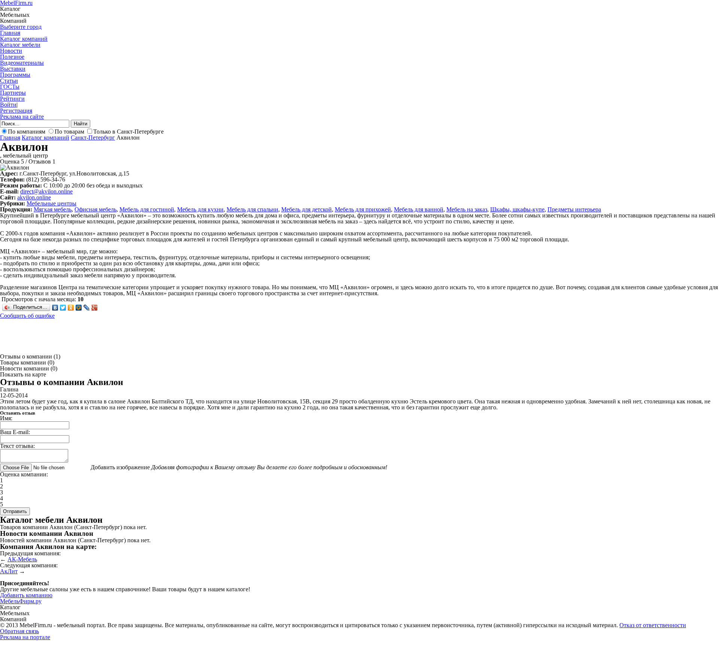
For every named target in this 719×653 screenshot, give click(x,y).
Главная (10, 33)
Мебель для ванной (418, 209)
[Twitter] (63, 307)
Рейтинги (12, 98)
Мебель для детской (306, 209)
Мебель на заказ (466, 209)
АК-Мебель (22, 559)
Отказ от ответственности (652, 625)
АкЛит (9, 571)
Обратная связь (19, 631)
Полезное (12, 57)
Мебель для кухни (200, 209)
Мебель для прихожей (363, 209)
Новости (11, 51)
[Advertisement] (136, 336)
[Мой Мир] (79, 307)
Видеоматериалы (22, 62)
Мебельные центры (51, 203)
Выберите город (21, 27)
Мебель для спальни (252, 209)
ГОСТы (9, 86)
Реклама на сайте (22, 116)
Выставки (12, 68)
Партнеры (13, 92)
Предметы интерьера (574, 209)
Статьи (9, 80)
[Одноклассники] (71, 307)
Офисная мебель (95, 209)
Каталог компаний (24, 39)
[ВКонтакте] (55, 307)
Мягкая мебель (53, 209)
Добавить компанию (26, 595)
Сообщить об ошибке (27, 315)
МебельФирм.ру (21, 601)
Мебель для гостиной (146, 209)
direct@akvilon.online (46, 191)
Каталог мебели (20, 45)
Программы (15, 74)
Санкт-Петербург (93, 137)
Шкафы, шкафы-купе (517, 209)
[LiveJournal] (87, 307)
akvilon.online (34, 197)
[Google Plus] (94, 307)
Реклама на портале (25, 637)
